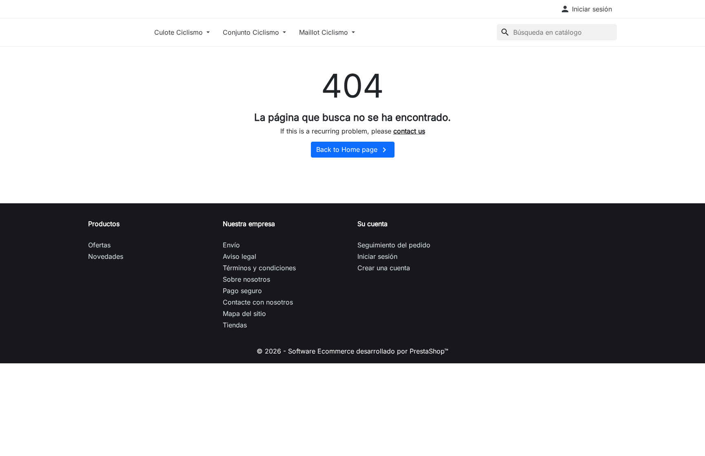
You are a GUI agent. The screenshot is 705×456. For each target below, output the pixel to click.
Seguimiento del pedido (393, 245)
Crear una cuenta (383, 268)
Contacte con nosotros (258, 302)
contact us (409, 131)
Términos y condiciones (259, 268)
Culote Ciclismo (179, 32)
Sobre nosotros (246, 279)
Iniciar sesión (377, 256)
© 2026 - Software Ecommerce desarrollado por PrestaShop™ (352, 351)
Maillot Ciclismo (324, 32)
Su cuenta (372, 224)
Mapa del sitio (244, 313)
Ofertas (99, 245)
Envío (231, 245)
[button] (586, 9)
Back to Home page (352, 150)
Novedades (105, 256)
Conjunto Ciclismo (252, 32)
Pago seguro (242, 291)
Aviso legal (239, 256)
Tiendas (235, 325)
